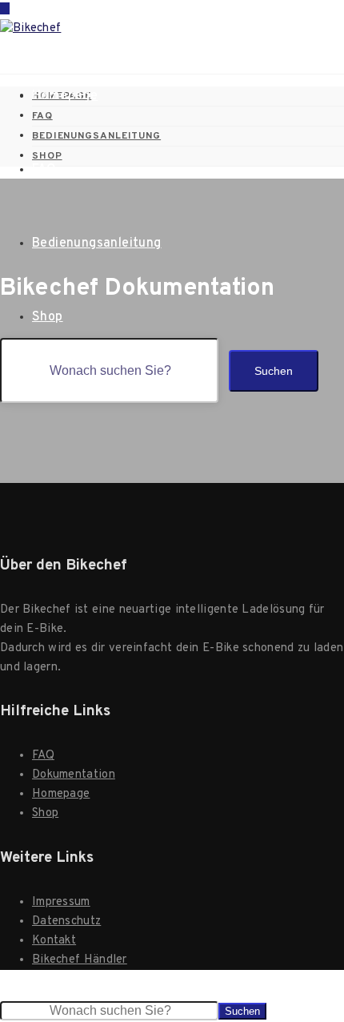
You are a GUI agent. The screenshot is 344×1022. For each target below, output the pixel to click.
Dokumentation (73, 775)
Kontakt (54, 940)
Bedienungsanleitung (97, 243)
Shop (47, 317)
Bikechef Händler (79, 960)
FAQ (44, 170)
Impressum (61, 902)
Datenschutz (66, 921)
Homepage (65, 96)
